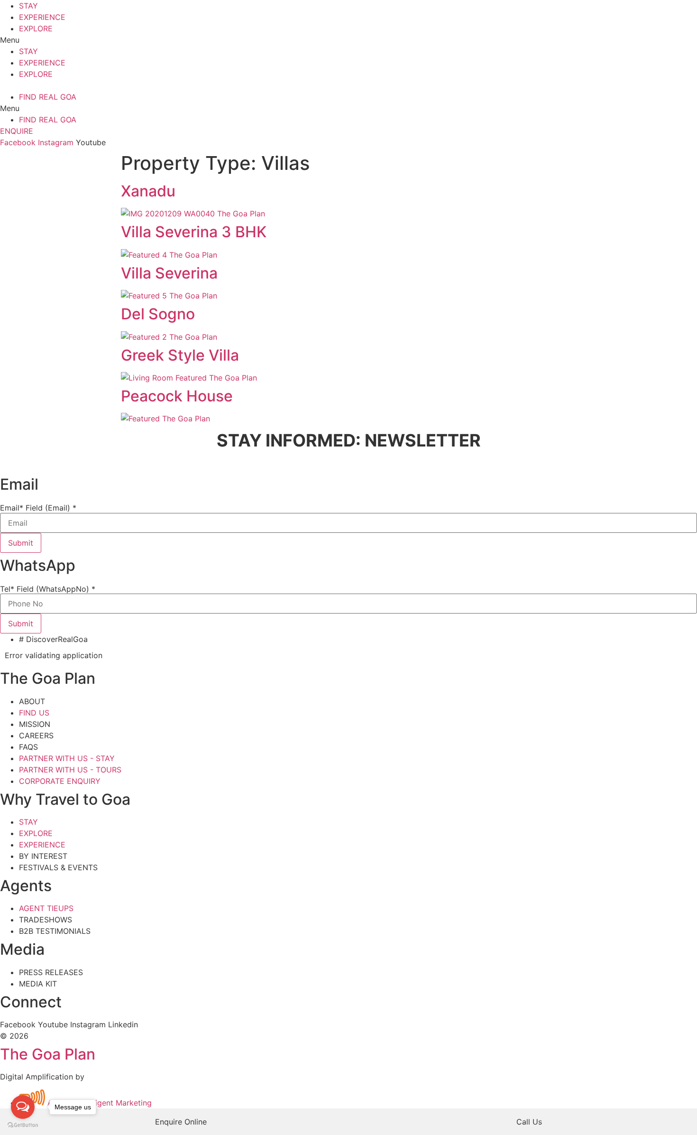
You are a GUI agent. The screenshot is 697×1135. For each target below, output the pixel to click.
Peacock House (177, 396)
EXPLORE (36, 28)
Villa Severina (169, 273)
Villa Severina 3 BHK (193, 232)
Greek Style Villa (180, 355)
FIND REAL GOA (47, 97)
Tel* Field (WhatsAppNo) (47, 589)
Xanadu (148, 191)
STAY (28, 5)
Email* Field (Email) (38, 508)
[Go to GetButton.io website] (23, 1125)
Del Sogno (158, 314)
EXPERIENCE (42, 17)
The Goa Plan (47, 1054)
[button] (348, 40)
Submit (20, 543)
